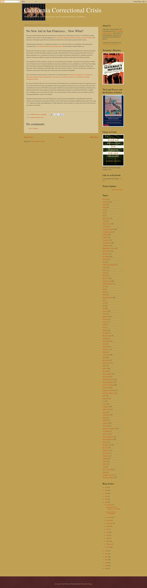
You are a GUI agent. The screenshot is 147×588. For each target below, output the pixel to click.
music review (106, 349)
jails (42, 117)
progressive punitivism (109, 393)
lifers (104, 327)
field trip (105, 276)
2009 (106, 566)
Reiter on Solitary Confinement (111, 512)
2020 (106, 487)
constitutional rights (108, 229)
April (108, 538)
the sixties (105, 448)
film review (106, 278)
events (104, 267)
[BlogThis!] (56, 115)
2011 (106, 560)
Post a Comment (33, 128)
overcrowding (106, 355)
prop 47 (105, 396)
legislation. (106, 319)
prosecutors (106, 398)
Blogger (90, 584)
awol (104, 210)
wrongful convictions (108, 475)
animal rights (106, 202)
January (108, 547)
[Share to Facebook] (61, 115)
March (108, 541)
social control (106, 434)
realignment (106, 407)
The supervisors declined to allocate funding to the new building (73, 38)
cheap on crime (107, 224)
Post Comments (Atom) (38, 141)
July (107, 529)
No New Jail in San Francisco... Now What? (113, 508)
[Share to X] (58, 115)
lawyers (105, 314)
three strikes (106, 453)
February (109, 544)
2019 (106, 490)
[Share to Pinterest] (63, 115)
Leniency (105, 322)
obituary (105, 352)
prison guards (106, 377)
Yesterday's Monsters (108, 478)
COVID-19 (105, 237)
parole (104, 357)
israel (104, 303)
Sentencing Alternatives (109, 428)
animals (105, 205)
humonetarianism (35, 117)
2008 (106, 569)
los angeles (106, 333)
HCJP (104, 292)
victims (105, 461)
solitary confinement (108, 437)
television (105, 442)
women (105, 472)
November (109, 517)
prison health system (108, 379)
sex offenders (106, 431)
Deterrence (106, 254)
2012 (106, 557)
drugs (104, 262)
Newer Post (28, 137)
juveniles (105, 311)
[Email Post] (50, 114)
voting (104, 467)
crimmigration (107, 245)
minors (104, 344)
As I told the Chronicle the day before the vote (50, 46)
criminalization (107, 243)
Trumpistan (106, 456)
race (104, 401)
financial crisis (107, 281)
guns (104, 289)
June (107, 532)
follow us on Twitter (117, 190)
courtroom (105, 235)
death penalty (106, 251)
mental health (106, 341)
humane (105, 295)
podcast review (107, 363)
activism (105, 199)
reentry (104, 412)
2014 (106, 551)
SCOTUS (105, 420)
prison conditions (107, 374)
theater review (107, 450)
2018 (106, 493)
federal (104, 273)
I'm (103, 300)
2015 (106, 502)
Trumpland (105, 458)
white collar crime (108, 469)
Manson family (107, 336)
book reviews (106, 218)
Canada (105, 221)
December (109, 505)
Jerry (104, 308)
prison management (108, 382)
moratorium (106, 346)
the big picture (107, 445)
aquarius (105, 207)
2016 (106, 499)
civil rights (106, 226)
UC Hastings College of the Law (113, 32)
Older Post (94, 137)
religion (105, 418)
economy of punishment (109, 265)
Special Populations (108, 439)
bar (103, 215)
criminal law (106, 240)
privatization (106, 387)
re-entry (105, 404)
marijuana (105, 338)
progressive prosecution (109, 390)
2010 (106, 563)
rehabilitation (106, 415)
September (109, 523)
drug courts (106, 259)
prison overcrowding (108, 385)
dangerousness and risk (109, 248)
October (108, 520)
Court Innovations (107, 232)
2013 (106, 554)
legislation (105, 317)
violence (105, 464)
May (107, 535)
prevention (105, 371)
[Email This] (54, 115)
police (104, 366)
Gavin (104, 286)
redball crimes (107, 409)
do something (106, 256)
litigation (105, 330)
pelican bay (106, 360)
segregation (106, 423)
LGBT (104, 325)
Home (61, 137)
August (108, 526)
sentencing (105, 426)
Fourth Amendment (108, 284)
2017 (106, 496)
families (105, 270)
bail (104, 213)
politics (105, 368)
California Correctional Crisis (62, 10)
